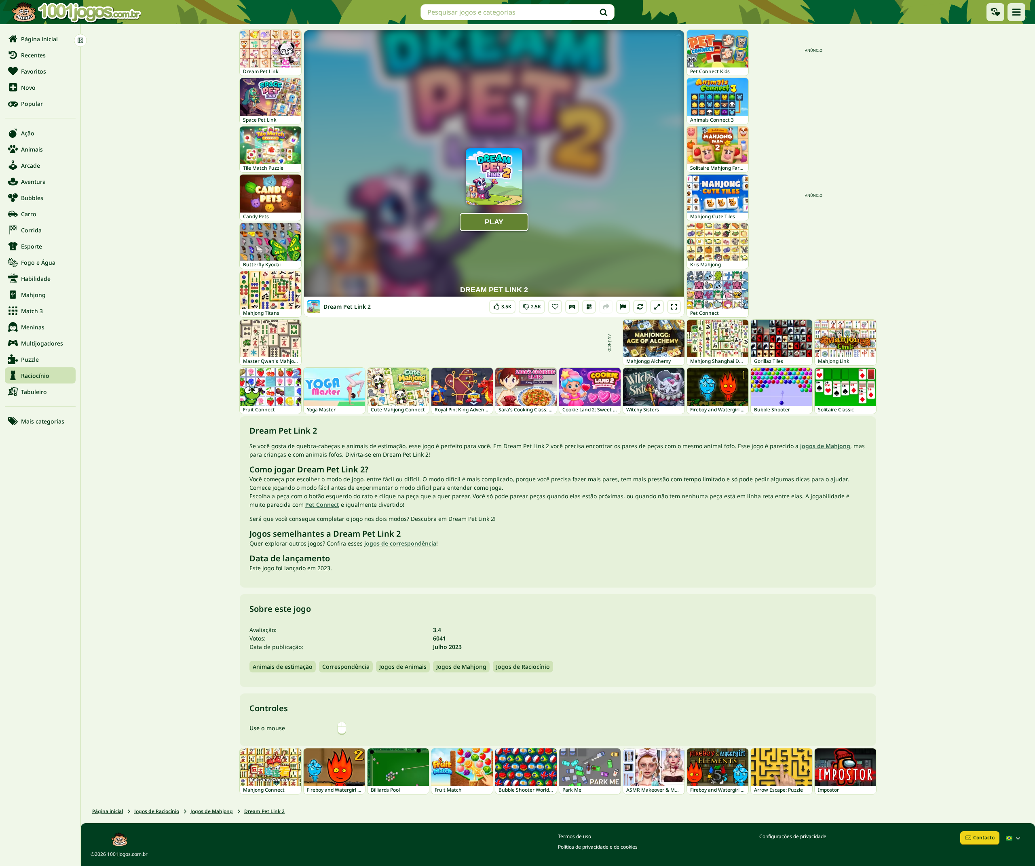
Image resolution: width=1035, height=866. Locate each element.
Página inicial (107, 811)
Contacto (984, 837)
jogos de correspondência (400, 543)
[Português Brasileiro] (1014, 838)
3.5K (503, 305)
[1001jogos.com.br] (76, 12)
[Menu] (1016, 12)
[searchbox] (517, 12)
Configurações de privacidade (792, 836)
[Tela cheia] (674, 307)
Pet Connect (322, 504)
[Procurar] (603, 12)
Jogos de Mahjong (461, 666)
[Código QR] (589, 307)
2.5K (532, 305)
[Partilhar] (606, 307)
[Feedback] (623, 307)
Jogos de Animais (403, 666)
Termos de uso (574, 836)
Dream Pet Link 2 (264, 811)
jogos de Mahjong (825, 446)
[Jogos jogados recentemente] (995, 12)
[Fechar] (80, 40)
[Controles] (572, 307)
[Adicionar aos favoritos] (555, 307)
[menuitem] (40, 39)
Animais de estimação (283, 666)
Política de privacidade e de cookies (598, 846)
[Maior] (657, 307)
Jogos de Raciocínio (523, 666)
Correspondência (346, 666)
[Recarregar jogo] (640, 307)
